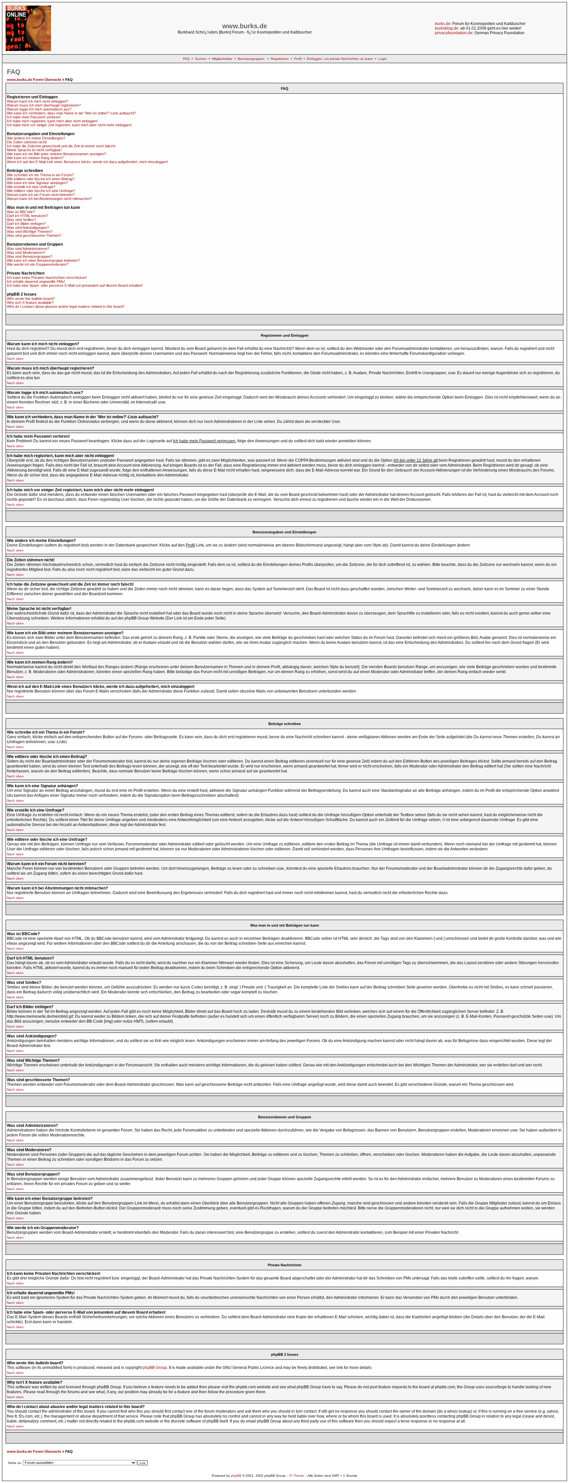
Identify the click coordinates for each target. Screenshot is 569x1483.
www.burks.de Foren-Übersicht (34, 80)
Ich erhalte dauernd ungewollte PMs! (36, 281)
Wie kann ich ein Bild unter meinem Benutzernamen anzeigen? (56, 154)
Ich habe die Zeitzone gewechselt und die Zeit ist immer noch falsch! (61, 146)
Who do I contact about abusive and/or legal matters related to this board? (65, 306)
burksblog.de (446, 28)
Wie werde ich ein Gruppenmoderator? (37, 264)
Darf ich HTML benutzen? (27, 216)
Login (382, 59)
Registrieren (280, 59)
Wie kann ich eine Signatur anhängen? (37, 183)
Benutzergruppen (251, 59)
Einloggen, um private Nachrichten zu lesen (340, 59)
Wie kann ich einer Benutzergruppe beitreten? (43, 260)
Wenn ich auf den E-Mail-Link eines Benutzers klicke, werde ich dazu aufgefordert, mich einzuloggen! (87, 162)
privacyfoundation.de (454, 33)
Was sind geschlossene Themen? (34, 235)
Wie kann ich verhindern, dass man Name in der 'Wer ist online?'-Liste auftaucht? (71, 113)
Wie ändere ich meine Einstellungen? (36, 138)
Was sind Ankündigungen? (28, 228)
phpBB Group (155, 1367)
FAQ (186, 59)
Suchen (201, 59)
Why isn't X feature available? (30, 302)
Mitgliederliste (222, 59)
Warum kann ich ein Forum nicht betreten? (41, 195)
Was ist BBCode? (21, 212)
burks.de (442, 23)
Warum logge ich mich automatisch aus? (39, 109)
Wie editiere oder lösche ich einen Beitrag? (40, 179)
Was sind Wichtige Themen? (29, 231)
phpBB (236, 1475)
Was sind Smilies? (21, 220)
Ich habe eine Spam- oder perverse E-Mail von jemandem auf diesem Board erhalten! (75, 285)
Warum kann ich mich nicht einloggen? (37, 101)
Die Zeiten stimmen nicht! (27, 142)
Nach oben (15, 358)
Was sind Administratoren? (28, 249)
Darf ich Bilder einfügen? (26, 224)
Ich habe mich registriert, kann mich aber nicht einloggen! (52, 121)
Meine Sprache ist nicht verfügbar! (34, 150)
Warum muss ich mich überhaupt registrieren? (44, 105)
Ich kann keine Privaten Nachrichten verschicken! (47, 278)
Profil (298, 59)
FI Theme (296, 1475)
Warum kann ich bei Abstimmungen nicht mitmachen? (49, 199)
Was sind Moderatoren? (26, 253)
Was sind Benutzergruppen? (29, 256)
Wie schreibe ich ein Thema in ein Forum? (40, 175)
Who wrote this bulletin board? (31, 299)
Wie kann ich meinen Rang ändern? (35, 158)
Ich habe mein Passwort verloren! (34, 117)
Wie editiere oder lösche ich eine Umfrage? (41, 191)
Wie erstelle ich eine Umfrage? (31, 187)
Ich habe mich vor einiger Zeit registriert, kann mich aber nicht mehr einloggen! (69, 125)
